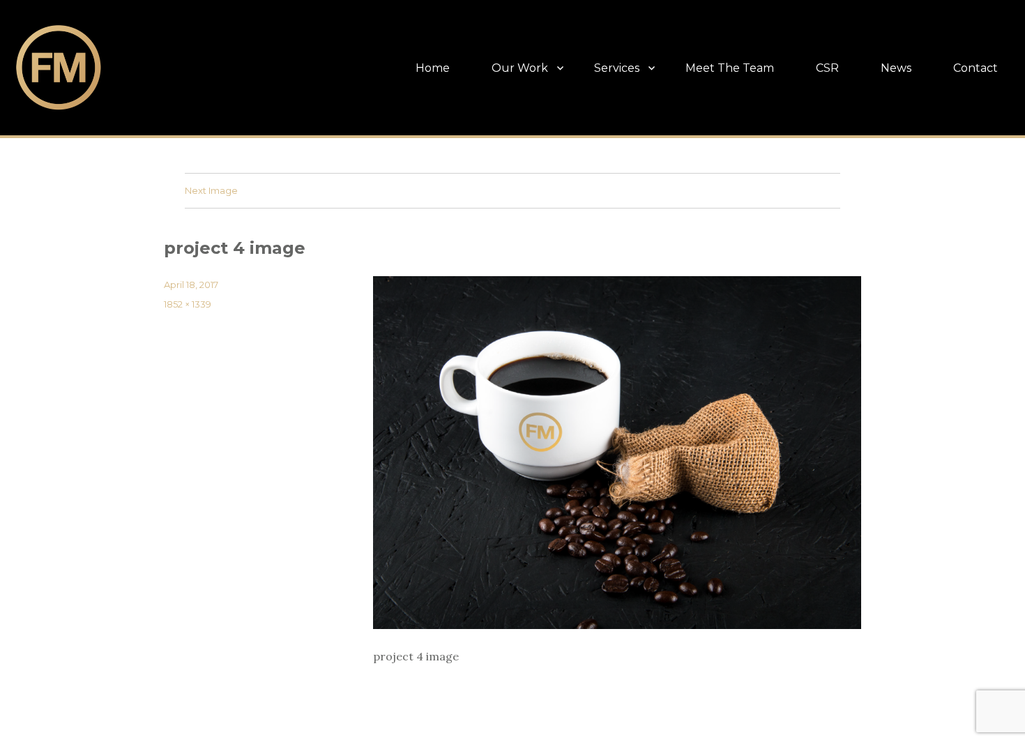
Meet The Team (729, 68)
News (896, 68)
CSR (827, 68)
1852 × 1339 (187, 304)
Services (616, 68)
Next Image (211, 190)
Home (433, 68)
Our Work (520, 68)
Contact (975, 68)
